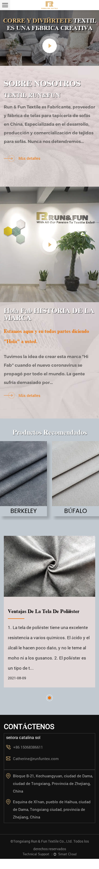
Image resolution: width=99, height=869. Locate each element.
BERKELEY (23, 511)
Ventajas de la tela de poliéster (43, 611)
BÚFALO (75, 511)
